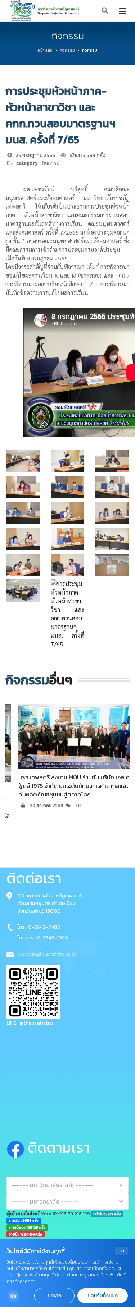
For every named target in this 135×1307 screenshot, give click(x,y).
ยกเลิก (54, 1295)
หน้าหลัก (45, 50)
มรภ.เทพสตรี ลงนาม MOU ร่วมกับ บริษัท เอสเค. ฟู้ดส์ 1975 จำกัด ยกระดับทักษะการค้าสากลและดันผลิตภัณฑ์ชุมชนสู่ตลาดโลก (65, 786)
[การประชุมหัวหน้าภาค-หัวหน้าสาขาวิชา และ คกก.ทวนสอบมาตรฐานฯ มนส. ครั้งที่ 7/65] (23, 461)
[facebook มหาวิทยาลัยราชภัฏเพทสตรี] (17, 1147)
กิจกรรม (67, 50)
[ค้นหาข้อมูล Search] (105, 11)
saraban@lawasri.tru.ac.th (46, 954)
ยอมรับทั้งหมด (102, 1295)
